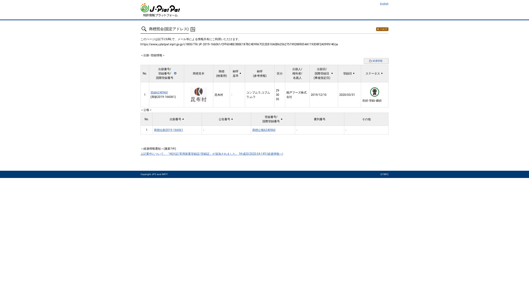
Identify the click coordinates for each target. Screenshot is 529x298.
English (384, 3)
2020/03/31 (347, 94)
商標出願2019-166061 (168, 130)
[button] (166, 73)
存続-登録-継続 (372, 100)
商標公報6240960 (263, 130)
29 (277, 90)
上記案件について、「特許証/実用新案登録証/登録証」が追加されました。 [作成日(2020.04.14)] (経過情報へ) (212, 153)
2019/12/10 (318, 94)
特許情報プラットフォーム (161, 10)
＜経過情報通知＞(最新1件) (158, 148)
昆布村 (218, 94)
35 (277, 99)
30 (277, 94)
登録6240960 (159, 92)
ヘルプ (383, 29)
